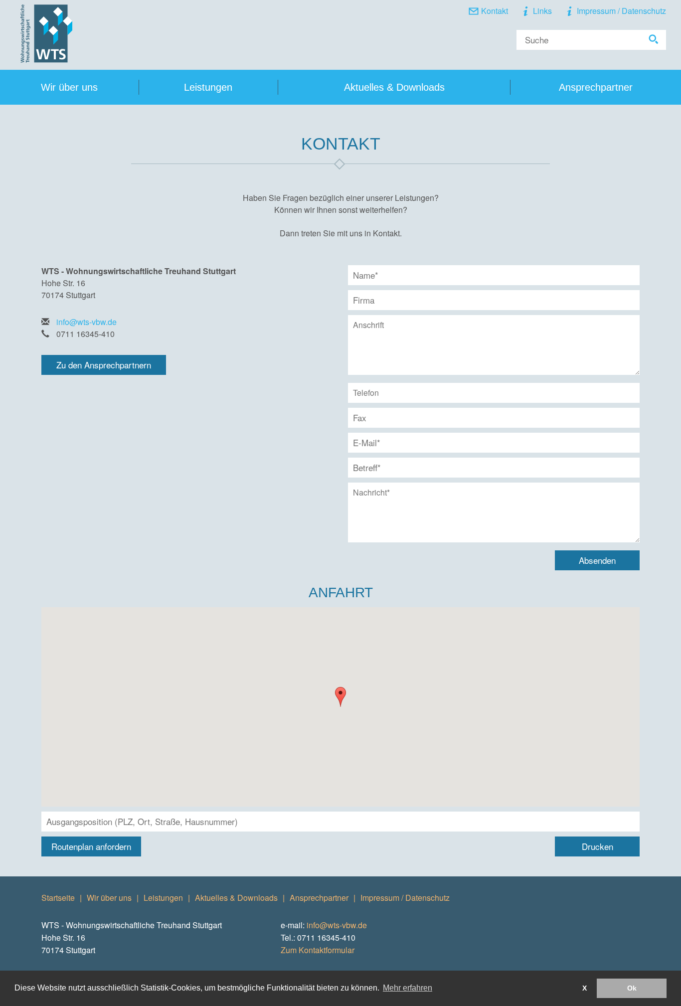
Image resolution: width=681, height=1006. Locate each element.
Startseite (58, 897)
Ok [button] (632, 988)
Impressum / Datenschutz (621, 10)
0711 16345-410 (85, 333)
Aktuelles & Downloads (394, 87)
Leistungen (208, 87)
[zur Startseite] (46, 33)
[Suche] (654, 39)
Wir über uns (109, 897)
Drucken (597, 846)
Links (542, 10)
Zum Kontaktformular (317, 950)
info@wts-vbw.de (86, 322)
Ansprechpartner (596, 87)
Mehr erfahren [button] (407, 988)
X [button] (584, 988)
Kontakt (494, 10)
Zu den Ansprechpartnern (103, 364)
